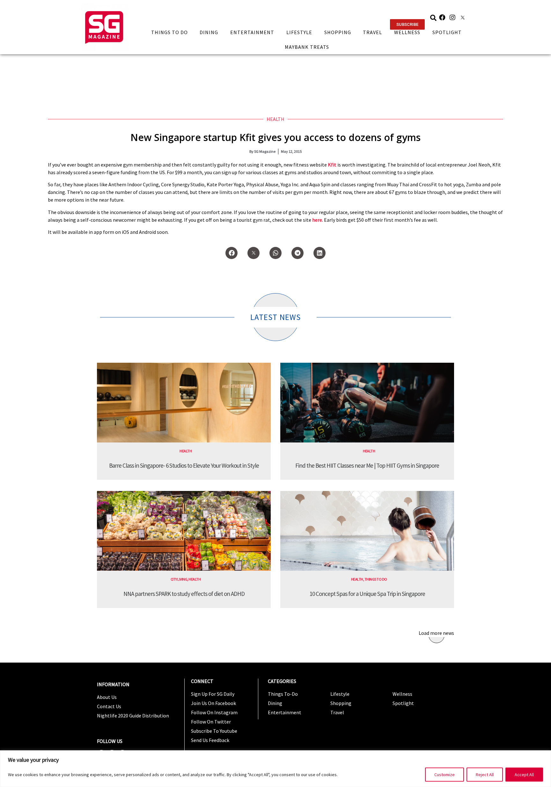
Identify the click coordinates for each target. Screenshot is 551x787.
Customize (444, 774)
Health (275, 119)
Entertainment (252, 32)
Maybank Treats (307, 47)
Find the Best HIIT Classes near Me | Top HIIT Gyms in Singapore (367, 465)
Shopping (337, 32)
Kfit (332, 164)
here (317, 220)
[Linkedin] (319, 253)
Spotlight (447, 32)
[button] (407, 24)
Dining (209, 32)
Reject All (485, 774)
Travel (372, 32)
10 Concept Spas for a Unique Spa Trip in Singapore (367, 594)
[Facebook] (442, 17)
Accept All (524, 774)
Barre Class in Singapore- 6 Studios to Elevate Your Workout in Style (184, 465)
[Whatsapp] (275, 253)
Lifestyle (299, 32)
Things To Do (169, 32)
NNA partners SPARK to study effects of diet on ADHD (184, 594)
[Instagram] (452, 17)
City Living (179, 579)
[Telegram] (297, 253)
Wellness (407, 32)
